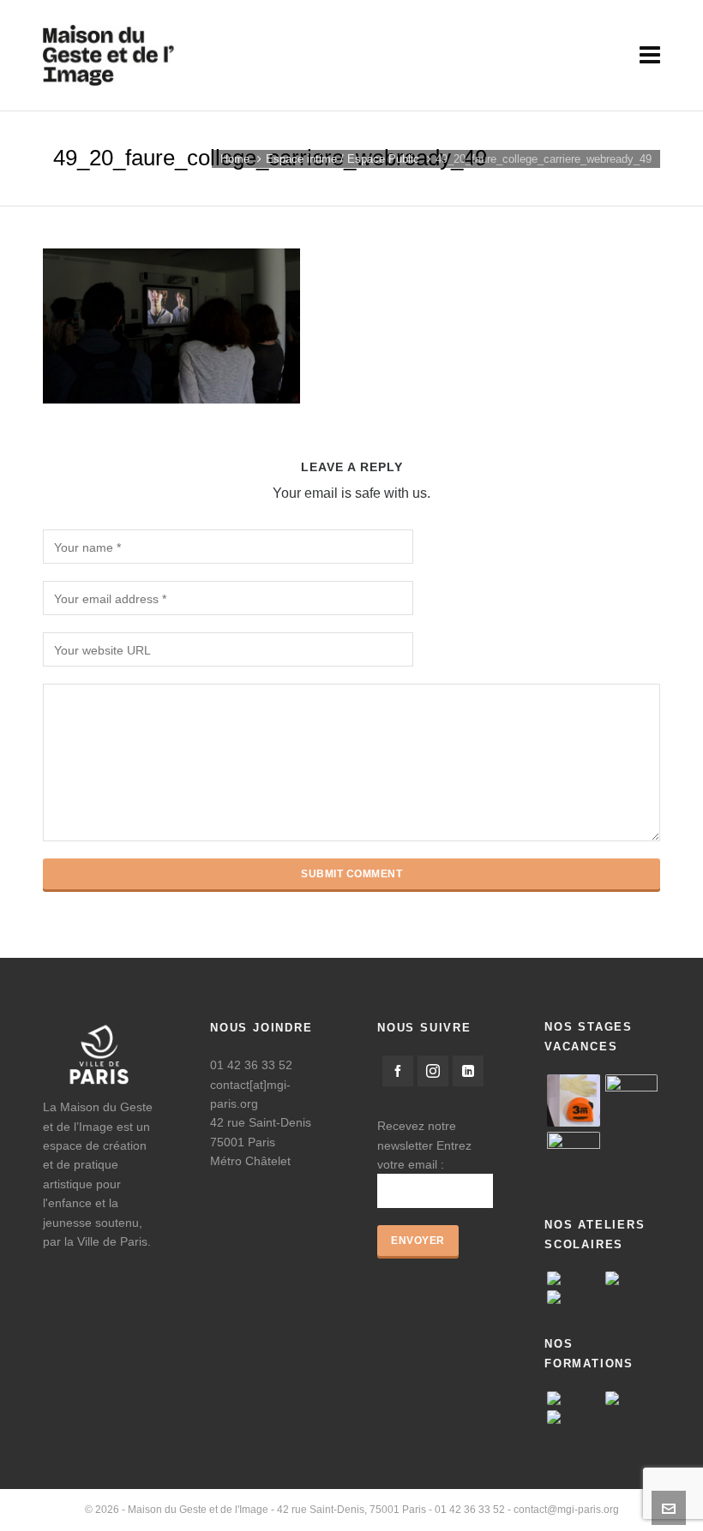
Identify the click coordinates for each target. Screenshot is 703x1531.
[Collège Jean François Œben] (573, 1278)
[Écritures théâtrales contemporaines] (631, 1398)
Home (234, 159)
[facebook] (397, 1071)
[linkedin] (468, 1071)
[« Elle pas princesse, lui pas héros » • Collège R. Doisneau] (631, 1278)
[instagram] (433, 1071)
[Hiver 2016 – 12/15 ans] (573, 1100)
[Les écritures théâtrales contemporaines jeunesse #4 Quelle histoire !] (573, 1417)
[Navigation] (650, 55)
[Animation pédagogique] (573, 1398)
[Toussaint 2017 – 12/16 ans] (631, 1100)
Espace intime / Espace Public (342, 159)
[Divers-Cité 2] (573, 1158)
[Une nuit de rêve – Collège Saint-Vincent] (573, 1297)
